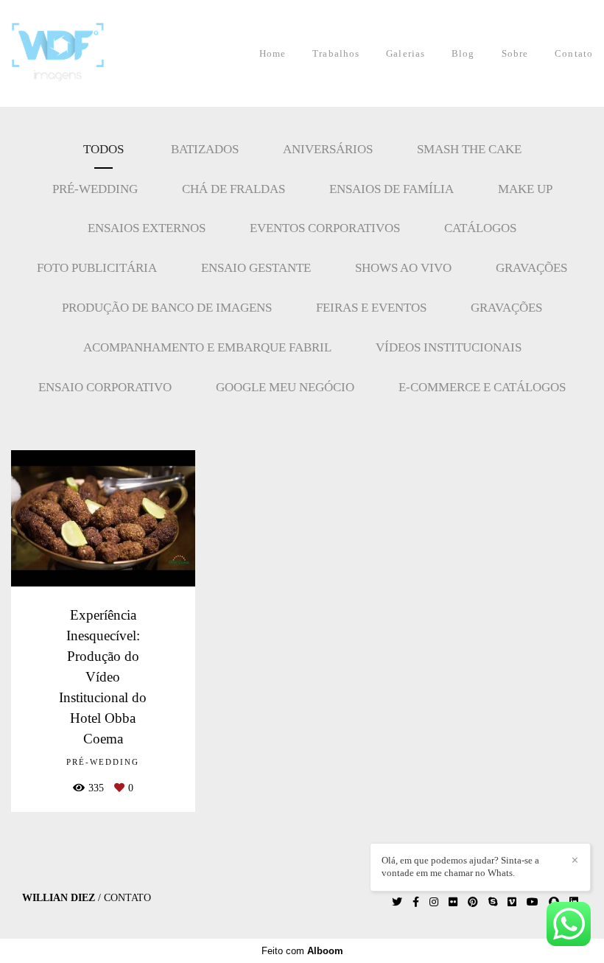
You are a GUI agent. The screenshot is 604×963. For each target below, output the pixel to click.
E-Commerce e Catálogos (482, 387)
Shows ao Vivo (403, 268)
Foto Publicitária (97, 268)
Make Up (525, 189)
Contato (574, 53)
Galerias (405, 53)
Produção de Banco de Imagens (167, 308)
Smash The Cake (469, 149)
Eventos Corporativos (325, 228)
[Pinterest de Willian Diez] (473, 902)
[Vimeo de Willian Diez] (512, 902)
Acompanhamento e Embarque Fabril (207, 347)
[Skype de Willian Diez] (492, 902)
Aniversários (328, 149)
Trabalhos (335, 53)
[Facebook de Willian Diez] (415, 902)
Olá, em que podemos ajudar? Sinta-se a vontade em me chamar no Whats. (460, 866)
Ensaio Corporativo (105, 387)
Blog (463, 53)
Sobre (515, 53)
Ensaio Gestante (256, 268)
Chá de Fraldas (233, 189)
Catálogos (480, 228)
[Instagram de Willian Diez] (433, 902)
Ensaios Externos (147, 228)
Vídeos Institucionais (449, 347)
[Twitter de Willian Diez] (397, 902)
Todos (103, 149)
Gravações (531, 268)
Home (272, 53)
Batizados (205, 149)
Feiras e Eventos (371, 308)
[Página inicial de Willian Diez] (77, 53)
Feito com (302, 950)
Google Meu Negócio (285, 387)
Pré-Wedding (95, 189)
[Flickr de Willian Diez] (453, 902)
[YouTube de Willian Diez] (532, 902)
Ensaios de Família (391, 189)
